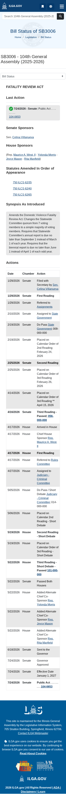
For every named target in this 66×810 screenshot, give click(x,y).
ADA (56, 787)
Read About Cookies (33, 753)
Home (18, 37)
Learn (41, 791)
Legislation (31, 37)
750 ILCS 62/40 (22, 188)
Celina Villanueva (23, 137)
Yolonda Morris (47, 154)
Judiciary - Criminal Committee (43, 479)
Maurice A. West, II (24, 154)
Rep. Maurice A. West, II (47, 442)
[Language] (50, 6)
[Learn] (42, 6)
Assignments (44, 306)
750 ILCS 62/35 (22, 182)
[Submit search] (60, 16)
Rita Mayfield (32, 158)
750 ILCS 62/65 (22, 194)
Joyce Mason (14, 158)
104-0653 (14, 116)
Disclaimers (28, 791)
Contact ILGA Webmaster (33, 733)
